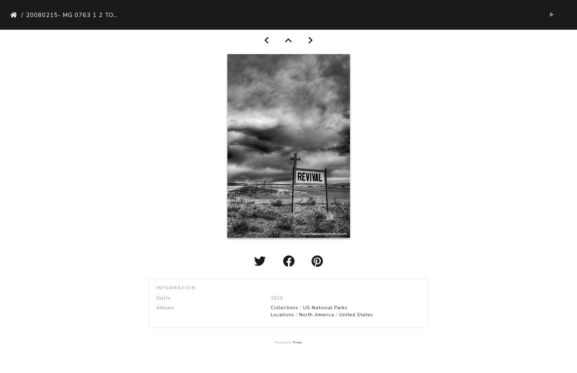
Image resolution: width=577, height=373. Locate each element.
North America (316, 315)
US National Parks (325, 308)
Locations (282, 315)
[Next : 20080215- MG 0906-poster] (310, 40)
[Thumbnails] (288, 40)
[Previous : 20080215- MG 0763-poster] (266, 40)
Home (14, 15)
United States (356, 315)
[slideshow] (552, 15)
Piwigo (297, 342)
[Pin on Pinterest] (317, 261)
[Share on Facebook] (290, 261)
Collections (284, 308)
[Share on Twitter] (261, 261)
